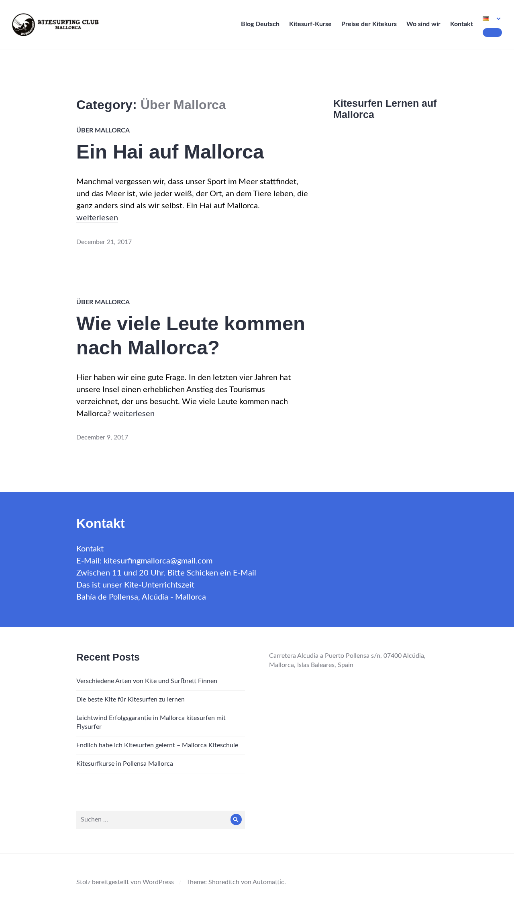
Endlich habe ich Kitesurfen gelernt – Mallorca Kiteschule (157, 745)
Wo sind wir (423, 24)
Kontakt (461, 24)
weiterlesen (97, 218)
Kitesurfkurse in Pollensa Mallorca (124, 764)
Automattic (268, 882)
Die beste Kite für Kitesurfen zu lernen (130, 699)
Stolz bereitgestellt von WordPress (125, 882)
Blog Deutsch (260, 24)
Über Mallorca (103, 130)
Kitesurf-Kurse (310, 24)
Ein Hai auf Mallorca (170, 152)
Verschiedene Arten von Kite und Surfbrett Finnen (146, 681)
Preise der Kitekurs (369, 24)
